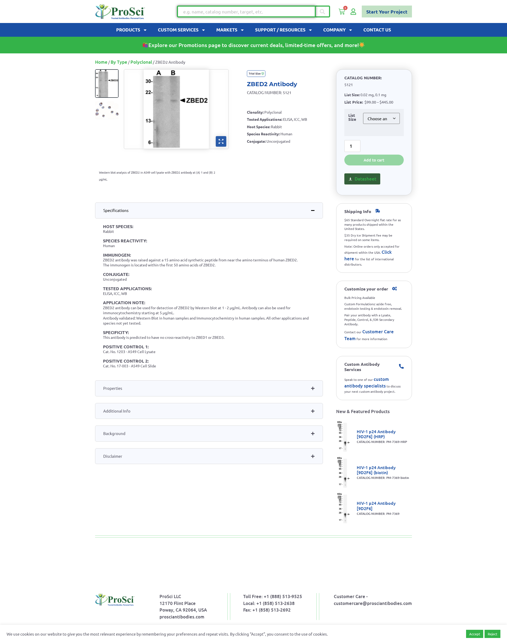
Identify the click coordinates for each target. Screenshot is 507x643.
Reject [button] (492, 634)
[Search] (323, 11)
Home (101, 62)
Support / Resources (280, 30)
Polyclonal (141, 62)
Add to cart (374, 160)
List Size (352, 117)
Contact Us (377, 30)
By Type (119, 62)
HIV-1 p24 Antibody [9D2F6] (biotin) (376, 469)
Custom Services (178, 30)
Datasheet (365, 179)
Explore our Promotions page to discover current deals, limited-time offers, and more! (253, 44)
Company (334, 30)
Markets (226, 30)
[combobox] (246, 11)
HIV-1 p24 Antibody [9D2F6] (376, 505)
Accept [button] (474, 634)
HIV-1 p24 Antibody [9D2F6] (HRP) (376, 433)
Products (128, 30)
